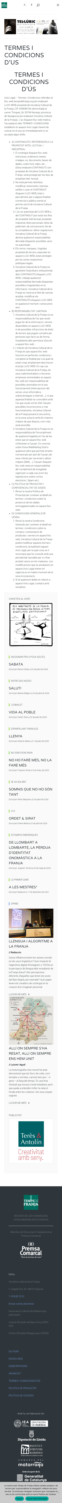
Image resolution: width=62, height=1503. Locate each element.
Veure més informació (37, 1499)
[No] (58, 1492)
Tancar (19, 1499)
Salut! (15, 688)
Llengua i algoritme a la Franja (31, 944)
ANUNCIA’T (15, 1373)
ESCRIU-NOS (16, 1358)
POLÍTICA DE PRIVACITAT (23, 1388)
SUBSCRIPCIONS (18, 1366)
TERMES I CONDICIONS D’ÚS (24, 1380)
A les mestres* (23, 887)
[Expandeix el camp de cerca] (38, 5)
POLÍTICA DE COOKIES (21, 1395)
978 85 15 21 (17, 1296)
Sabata (16, 664)
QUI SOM (14, 1351)
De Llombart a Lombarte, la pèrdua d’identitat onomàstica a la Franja (30, 852)
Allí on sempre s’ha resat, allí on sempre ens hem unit (30, 1053)
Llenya (15, 736)
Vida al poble (22, 712)
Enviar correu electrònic (21, 1303)
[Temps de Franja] (4, 5)
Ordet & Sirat (22, 818)
